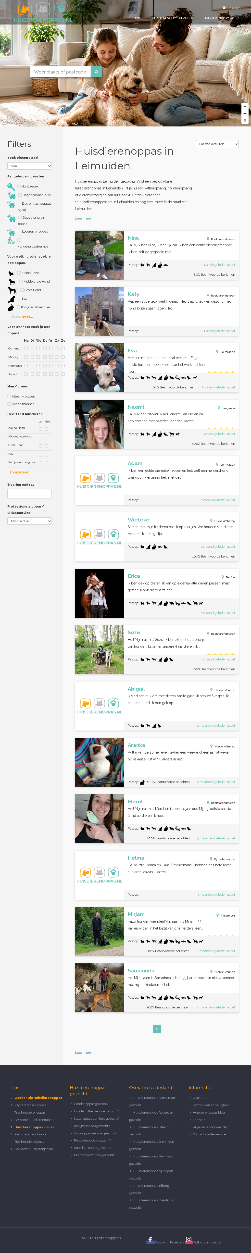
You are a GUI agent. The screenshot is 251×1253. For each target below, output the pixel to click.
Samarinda (141, 971)
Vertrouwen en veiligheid (211, 1105)
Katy (133, 294)
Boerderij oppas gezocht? (92, 1148)
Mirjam (136, 914)
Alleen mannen (23, 404)
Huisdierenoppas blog (209, 1112)
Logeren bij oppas (34, 231)
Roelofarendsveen (223, 239)
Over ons (199, 1098)
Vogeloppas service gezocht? (95, 1133)
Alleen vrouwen (23, 396)
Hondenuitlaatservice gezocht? (96, 1111)
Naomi (136, 407)
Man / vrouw (17, 386)
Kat (24, 298)
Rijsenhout (228, 915)
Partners (199, 1120)
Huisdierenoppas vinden (34, 1127)
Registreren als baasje (30, 1134)
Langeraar (228, 408)
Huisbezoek (29, 186)
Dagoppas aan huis (36, 195)
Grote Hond (32, 290)
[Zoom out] (245, 113)
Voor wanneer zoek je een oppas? (28, 330)
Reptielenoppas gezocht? (92, 1140)
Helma (136, 858)
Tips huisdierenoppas (29, 1112)
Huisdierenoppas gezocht (173, 18)
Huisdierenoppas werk (221, 18)
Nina (133, 238)
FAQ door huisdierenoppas (34, 1120)
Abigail (136, 689)
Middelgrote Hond (36, 281)
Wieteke (139, 520)
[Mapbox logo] (12, 122)
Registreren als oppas (30, 1105)
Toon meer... (22, 316)
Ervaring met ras (20, 484)
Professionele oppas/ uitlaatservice (25, 510)
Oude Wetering (224, 521)
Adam (135, 463)
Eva (132, 350)
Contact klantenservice (209, 1134)
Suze (134, 632)
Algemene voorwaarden (210, 1127)
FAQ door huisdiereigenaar (33, 1149)
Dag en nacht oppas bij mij (34, 207)
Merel (135, 801)
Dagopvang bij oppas (31, 221)
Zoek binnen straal (22, 158)
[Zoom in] (245, 106)
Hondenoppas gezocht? (91, 1104)
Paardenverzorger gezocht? (94, 1155)
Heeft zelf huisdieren (25, 414)
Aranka (136, 745)
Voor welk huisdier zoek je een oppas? (29, 260)
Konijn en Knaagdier (35, 307)
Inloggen (234, 8)
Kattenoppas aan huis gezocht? (96, 1118)
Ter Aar (230, 577)
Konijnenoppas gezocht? (92, 1126)
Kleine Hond (30, 273)
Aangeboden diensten (25, 176)
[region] (125, 63)
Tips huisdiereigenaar (30, 1141)
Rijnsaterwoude (224, 859)
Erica (134, 576)
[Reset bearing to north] (245, 120)
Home (138, 18)
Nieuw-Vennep (224, 690)
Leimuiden (227, 352)
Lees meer (83, 218)
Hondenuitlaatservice (32, 246)
